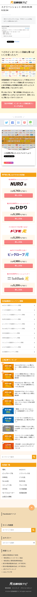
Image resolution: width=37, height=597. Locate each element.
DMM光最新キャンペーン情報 (11, 338)
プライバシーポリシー (26, 588)
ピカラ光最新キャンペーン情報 (11, 347)
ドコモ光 (22, 477)
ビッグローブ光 (7, 473)
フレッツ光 (23, 485)
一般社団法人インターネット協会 (13, 558)
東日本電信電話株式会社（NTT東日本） (15, 563)
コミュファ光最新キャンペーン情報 (12, 342)
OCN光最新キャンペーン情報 (11, 333)
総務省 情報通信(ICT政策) (10, 555)
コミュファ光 (6, 485)
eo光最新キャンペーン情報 (10, 351)
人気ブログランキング (9, 569)
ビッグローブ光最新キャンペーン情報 (13, 324)
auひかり (22, 469)
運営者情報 (8, 588)
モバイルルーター (8, 493)
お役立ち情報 (6, 496)
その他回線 (23, 489)
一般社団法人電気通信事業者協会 (13, 560)
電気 (3, 469)
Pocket (17, 41)
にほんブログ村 (7, 572)
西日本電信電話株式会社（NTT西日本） (15, 566)
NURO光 (22, 481)
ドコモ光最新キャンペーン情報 (11, 310)
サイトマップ (15, 588)
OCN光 (4, 489)
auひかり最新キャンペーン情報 (11, 305)
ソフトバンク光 (24, 473)
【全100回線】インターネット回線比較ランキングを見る (18, 105)
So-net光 (5, 481)
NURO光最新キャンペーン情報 (11, 319)
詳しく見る (18, 195)
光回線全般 (23, 493)
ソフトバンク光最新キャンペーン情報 (13, 314)
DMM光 (4, 477)
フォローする (9, 162)
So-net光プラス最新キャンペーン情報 (13, 328)
